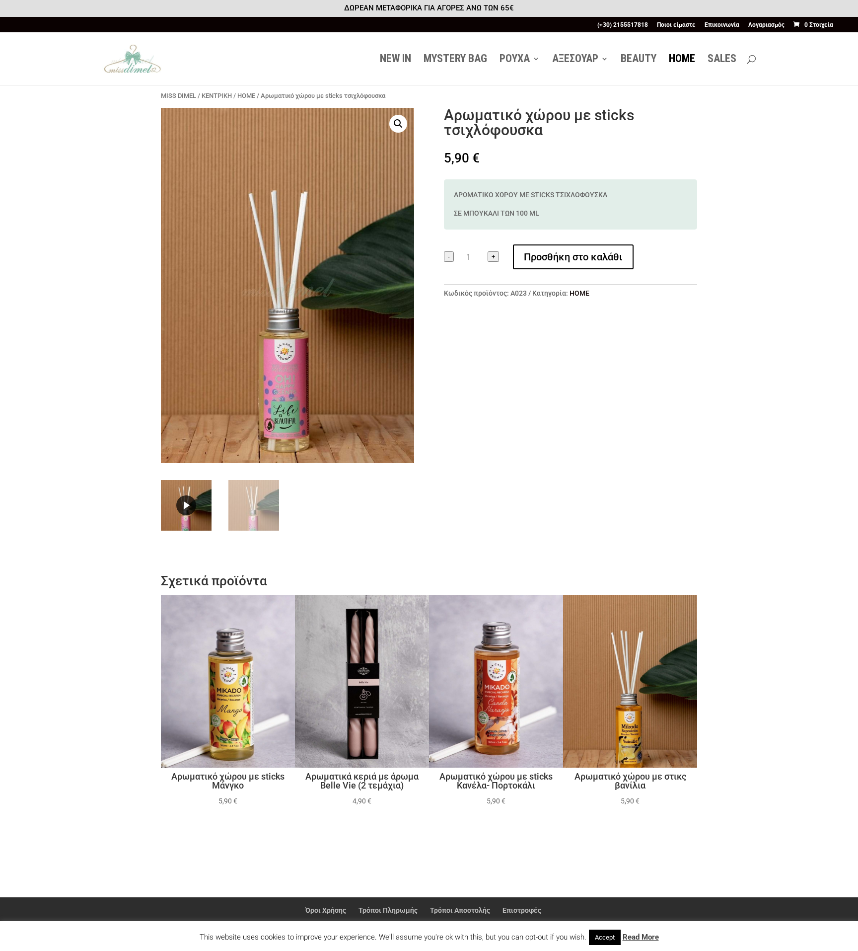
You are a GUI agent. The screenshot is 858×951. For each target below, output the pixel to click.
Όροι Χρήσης (325, 910)
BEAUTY (638, 60)
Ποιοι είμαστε (676, 25)
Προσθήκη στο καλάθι (573, 257)
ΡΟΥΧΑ (515, 60)
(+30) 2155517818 (622, 25)
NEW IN (395, 60)
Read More (641, 937)
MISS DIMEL (178, 95)
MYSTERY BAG (455, 60)
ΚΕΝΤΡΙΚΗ (217, 95)
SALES (722, 60)
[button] (398, 124)
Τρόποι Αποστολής (460, 910)
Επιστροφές (521, 910)
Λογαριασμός (766, 25)
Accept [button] (605, 937)
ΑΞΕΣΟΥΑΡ (575, 60)
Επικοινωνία (722, 25)
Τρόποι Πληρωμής (388, 910)
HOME (682, 60)
